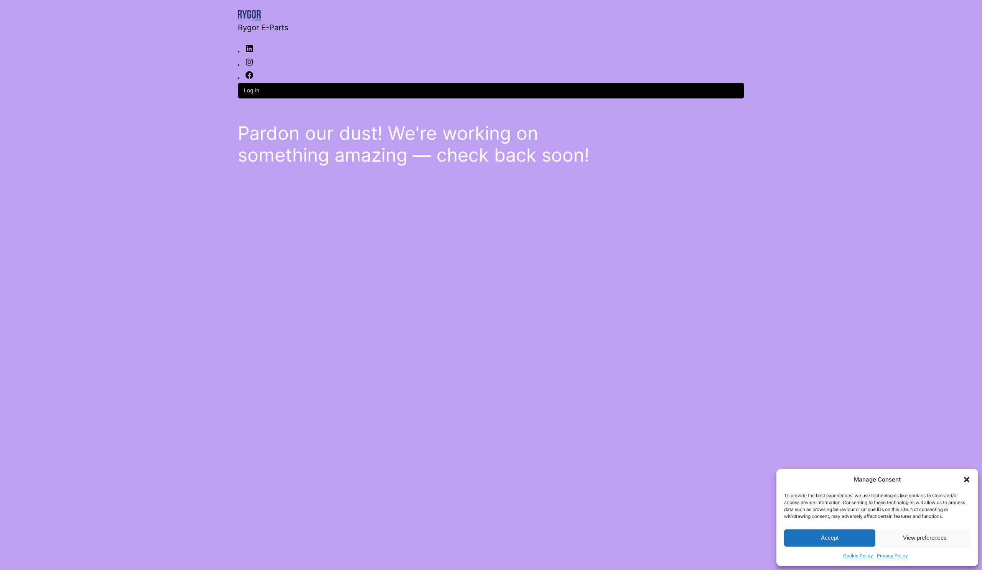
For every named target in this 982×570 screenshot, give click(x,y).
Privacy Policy (892, 556)
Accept (830, 537)
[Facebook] (249, 78)
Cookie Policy (858, 556)
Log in (251, 90)
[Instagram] (249, 65)
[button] (966, 479)
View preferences (925, 537)
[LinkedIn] (249, 51)
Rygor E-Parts (263, 27)
